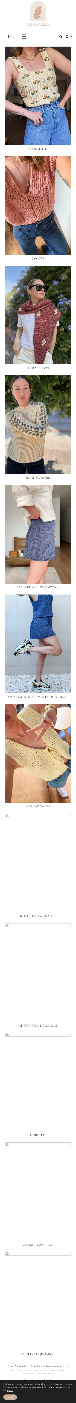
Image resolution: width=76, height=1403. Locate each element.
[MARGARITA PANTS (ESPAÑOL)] (38, 487)
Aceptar (10, 1397)
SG (52, 1373)
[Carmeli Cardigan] (38, 1145)
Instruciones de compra (34, 1373)
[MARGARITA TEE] (38, 707)
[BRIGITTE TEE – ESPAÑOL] (38, 816)
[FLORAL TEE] (38, 49)
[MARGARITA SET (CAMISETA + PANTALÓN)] (38, 597)
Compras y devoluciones (29, 1369)
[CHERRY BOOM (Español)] (38, 926)
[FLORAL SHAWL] (38, 268)
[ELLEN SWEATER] (38, 378)
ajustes (10, 1390)
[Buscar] (60, 37)
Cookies (61, 1369)
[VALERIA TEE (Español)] (38, 1254)
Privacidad (49, 1369)
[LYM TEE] (38, 159)
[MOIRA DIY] (38, 1035)
